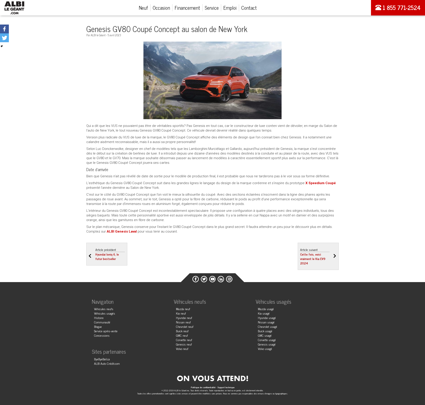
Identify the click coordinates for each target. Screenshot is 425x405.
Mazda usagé (266, 308)
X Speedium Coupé (320, 183)
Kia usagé (264, 313)
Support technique (225, 387)
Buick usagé (265, 330)
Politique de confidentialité (203, 387)
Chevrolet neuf (184, 326)
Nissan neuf (183, 322)
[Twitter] (4, 37)
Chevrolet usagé (267, 326)
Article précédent (107, 254)
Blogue (98, 326)
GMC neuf (182, 335)
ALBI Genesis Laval (122, 231)
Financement (187, 8)
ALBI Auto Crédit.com (107, 363)
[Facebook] (4, 29)
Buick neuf (182, 330)
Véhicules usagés (104, 313)
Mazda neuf (183, 308)
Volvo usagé (265, 348)
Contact (249, 8)
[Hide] (2, 46)
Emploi (230, 8)
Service (212, 8)
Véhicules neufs (103, 308)
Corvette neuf (184, 339)
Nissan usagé (266, 322)
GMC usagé (265, 335)
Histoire (99, 317)
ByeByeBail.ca (102, 358)
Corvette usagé (267, 339)
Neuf (143, 8)
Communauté (102, 322)
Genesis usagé (267, 344)
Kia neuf (181, 313)
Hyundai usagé (267, 317)
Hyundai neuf (184, 317)
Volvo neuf (182, 348)
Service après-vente (106, 330)
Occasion (161, 8)
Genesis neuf (184, 344)
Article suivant (312, 256)
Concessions (102, 335)
